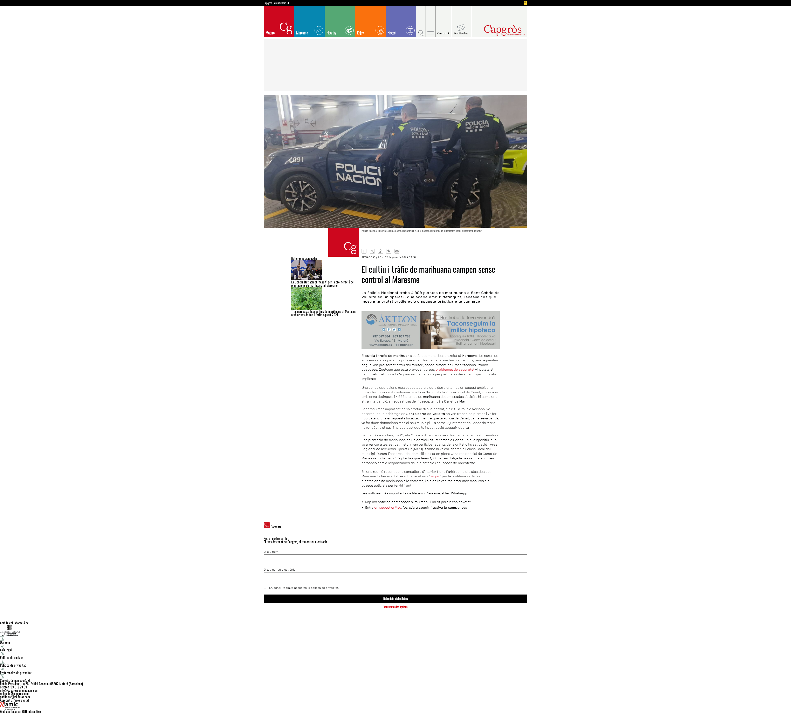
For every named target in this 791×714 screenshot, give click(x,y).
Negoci (392, 32)
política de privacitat (324, 587)
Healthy (331, 32)
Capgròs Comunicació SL (276, 3)
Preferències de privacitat (16, 672)
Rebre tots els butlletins (395, 598)
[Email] (396, 251)
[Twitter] (372, 251)
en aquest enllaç (387, 507)
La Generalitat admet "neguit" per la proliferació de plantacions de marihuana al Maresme (322, 284)
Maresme (302, 32)
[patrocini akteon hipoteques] (431, 330)
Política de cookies (11, 657)
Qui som (5, 642)
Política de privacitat (13, 665)
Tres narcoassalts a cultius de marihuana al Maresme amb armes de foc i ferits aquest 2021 (323, 313)
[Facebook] (364, 251)
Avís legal (6, 649)
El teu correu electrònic (279, 569)
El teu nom (271, 551)
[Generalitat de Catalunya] (395, 630)
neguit (435, 476)
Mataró (270, 32)
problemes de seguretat (455, 369)
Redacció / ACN (373, 257)
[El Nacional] (525, 3)
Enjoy (360, 32)
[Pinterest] (388, 251)
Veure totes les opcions (395, 607)
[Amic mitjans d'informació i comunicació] (395, 706)
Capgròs (496, 30)
